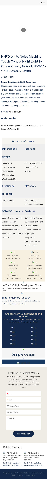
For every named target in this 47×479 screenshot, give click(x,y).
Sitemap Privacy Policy (26, 475)
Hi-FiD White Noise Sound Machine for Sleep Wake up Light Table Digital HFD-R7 (12, 464)
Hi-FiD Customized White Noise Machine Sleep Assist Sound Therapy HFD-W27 (33, 464)
